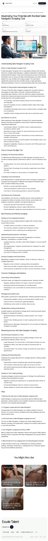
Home (2, 12)
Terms (40, 536)
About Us (32, 536)
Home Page (6, 532)
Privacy (36, 536)
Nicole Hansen (5, 25)
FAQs (17, 532)
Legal (44, 536)
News (6, 12)
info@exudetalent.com (27, 532)
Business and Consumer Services (14, 12)
